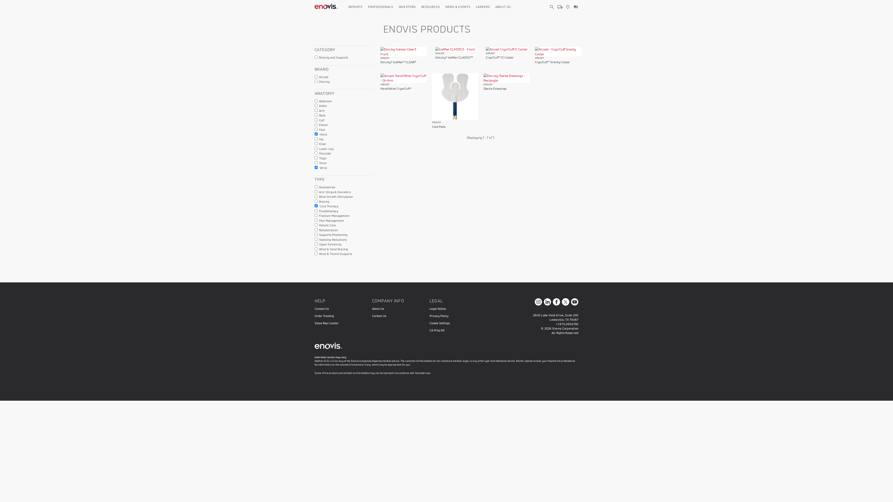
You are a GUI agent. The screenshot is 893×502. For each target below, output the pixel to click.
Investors (407, 7)
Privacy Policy (439, 316)
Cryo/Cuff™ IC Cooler (500, 57)
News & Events (457, 7)
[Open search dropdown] (552, 11)
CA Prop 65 (437, 330)
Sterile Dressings (494, 89)
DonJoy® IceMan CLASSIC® (454, 57)
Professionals (380, 7)
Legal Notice (438, 309)
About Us (503, 7)
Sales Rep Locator (327, 323)
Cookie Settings (440, 323)
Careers (483, 7)
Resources (430, 7)
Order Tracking (324, 316)
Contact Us (322, 309)
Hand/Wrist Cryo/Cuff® (395, 89)
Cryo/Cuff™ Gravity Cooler (552, 62)
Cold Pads (439, 127)
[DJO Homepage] (326, 7)
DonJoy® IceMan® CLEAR (398, 62)
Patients (355, 7)
